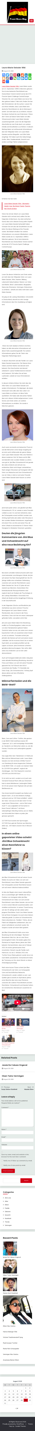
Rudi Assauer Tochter (10, 1343)
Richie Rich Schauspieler (11, 1349)
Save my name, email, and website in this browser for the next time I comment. (15, 1156)
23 (30, 1397)
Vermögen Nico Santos (10, 1354)
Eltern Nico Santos (9, 1326)
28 (22, 1400)
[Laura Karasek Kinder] (8, 1022)
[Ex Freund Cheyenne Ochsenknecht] (8, 1038)
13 (17, 1394)
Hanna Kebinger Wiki (10, 1332)
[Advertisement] (17, 43)
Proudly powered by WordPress (13, 1424)
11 (9, 1394)
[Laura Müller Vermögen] (23, 1022)
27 (17, 1400)
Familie (7, 1208)
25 (9, 1400)
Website (4, 1145)
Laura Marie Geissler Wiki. (10, 86)
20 (17, 1397)
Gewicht (7, 1215)
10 (5, 1394)
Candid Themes (20, 1426)
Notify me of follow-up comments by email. (17, 1161)
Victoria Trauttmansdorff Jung (13, 1337)
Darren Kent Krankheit (10, 1293)
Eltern (7, 1205)
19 (13, 1397)
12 (13, 1394)
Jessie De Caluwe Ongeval (14, 1065)
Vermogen (8, 1225)
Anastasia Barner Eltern (11, 1360)
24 (5, 1400)
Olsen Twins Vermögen (13, 1076)
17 (5, 1397)
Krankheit (8, 1218)
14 (22, 1394)
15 (26, 1394)
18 (9, 1397)
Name (3, 1129)
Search (26, 1180)
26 (13, 1400)
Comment (5, 1107)
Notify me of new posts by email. (14, 1165)
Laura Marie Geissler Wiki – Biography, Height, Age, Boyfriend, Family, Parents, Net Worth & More (17, 206)
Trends (7, 1222)
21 (22, 1397)
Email (3, 1137)
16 (30, 1394)
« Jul (16, 1408)
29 (26, 1400)
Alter (6, 1201)
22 (26, 1397)
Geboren (8, 1211)
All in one (8, 1198)
